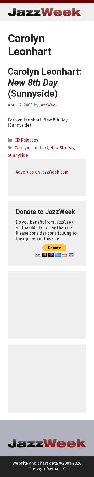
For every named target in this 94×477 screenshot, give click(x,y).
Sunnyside (18, 155)
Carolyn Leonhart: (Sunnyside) (44, 82)
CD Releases (26, 140)
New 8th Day (62, 147)
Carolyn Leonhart (31, 147)
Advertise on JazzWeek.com (42, 172)
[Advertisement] (47, 305)
